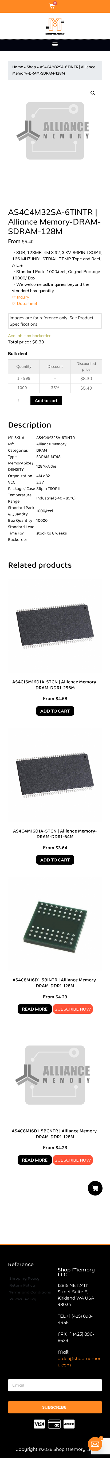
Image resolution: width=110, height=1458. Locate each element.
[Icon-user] (61, 6)
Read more (35, 1009)
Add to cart (46, 400)
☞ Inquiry (20, 297)
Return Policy (22, 1285)
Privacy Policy (23, 1299)
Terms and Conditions (30, 1292)
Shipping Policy (24, 1278)
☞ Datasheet (24, 303)
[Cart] (95, 1188)
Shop (31, 67)
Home (17, 67)
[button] (55, 44)
